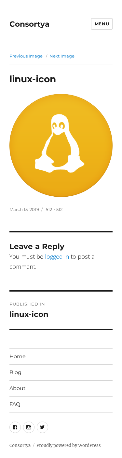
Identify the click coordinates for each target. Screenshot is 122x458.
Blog (15, 372)
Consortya (29, 24)
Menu (102, 23)
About (17, 388)
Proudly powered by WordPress (68, 445)
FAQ (14, 404)
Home (17, 356)
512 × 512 (54, 209)
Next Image (62, 56)
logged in (57, 256)
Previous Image (26, 56)
